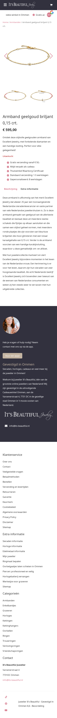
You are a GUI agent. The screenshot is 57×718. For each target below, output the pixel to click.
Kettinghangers (10, 625)
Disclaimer (8, 522)
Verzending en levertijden (15, 486)
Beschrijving (10, 188)
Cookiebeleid (9, 507)
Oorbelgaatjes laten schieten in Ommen (23, 566)
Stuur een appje (12, 355)
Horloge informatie (12, 546)
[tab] (10, 189)
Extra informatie (29, 188)
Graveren (7, 610)
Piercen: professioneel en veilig (18, 571)
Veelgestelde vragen (13, 471)
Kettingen (7, 620)
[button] (51, 56)
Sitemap (7, 527)
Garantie (7, 496)
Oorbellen (8, 630)
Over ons (7, 461)
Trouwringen (9, 640)
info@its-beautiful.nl (13, 680)
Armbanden (15, 22)
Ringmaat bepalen (12, 561)
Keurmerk (8, 502)
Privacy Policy (9, 517)
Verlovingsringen (11, 645)
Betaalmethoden (11, 476)
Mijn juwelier (9, 556)
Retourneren (9, 491)
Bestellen (7, 481)
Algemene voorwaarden (15, 512)
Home (5, 22)
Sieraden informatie (13, 541)
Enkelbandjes (9, 605)
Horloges (7, 615)
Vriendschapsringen (13, 650)
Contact (6, 466)
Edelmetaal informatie (14, 551)
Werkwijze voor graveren (15, 581)
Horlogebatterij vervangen (16, 576)
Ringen (6, 635)
